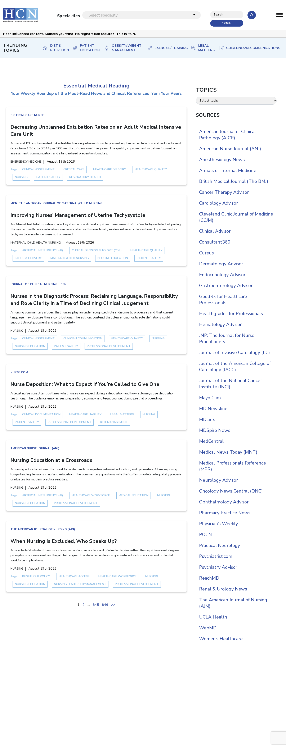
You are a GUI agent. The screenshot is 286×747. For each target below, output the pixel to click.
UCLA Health (213, 617)
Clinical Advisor (215, 231)
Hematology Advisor (220, 324)
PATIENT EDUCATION (88, 48)
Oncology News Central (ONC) (231, 491)
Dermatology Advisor (221, 264)
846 (105, 604)
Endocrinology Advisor (222, 275)
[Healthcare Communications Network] (20, 15)
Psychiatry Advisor (218, 567)
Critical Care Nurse (27, 115)
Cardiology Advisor (218, 203)
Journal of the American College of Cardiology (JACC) (235, 366)
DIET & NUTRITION (57, 48)
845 (96, 604)
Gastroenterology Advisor (226, 285)
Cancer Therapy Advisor (224, 192)
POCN (205, 534)
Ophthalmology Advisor (224, 502)
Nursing (16, 331)
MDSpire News (214, 430)
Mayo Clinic (210, 398)
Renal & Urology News (223, 589)
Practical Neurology (219, 545)
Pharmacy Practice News (224, 513)
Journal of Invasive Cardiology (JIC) (234, 352)
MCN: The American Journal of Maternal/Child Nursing (56, 203)
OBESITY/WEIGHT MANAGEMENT (125, 48)
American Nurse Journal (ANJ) (34, 448)
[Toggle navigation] (279, 16)
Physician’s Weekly (218, 524)
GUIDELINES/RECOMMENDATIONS (250, 48)
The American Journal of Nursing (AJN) (42, 529)
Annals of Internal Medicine (227, 170)
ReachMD (209, 578)
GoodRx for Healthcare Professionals (223, 299)
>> (113, 604)
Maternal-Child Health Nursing (35, 243)
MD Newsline (213, 409)
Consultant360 (214, 242)
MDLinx (207, 419)
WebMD (207, 628)
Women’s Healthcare (221, 639)
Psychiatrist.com (215, 556)
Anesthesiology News (222, 160)
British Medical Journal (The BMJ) (233, 181)
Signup (227, 23)
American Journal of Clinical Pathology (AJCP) (227, 134)
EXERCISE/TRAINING (168, 48)
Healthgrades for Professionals (231, 314)
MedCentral (211, 441)
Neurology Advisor (218, 480)
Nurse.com (19, 372)
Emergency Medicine (25, 162)
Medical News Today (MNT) (228, 452)
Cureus (206, 253)
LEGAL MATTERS (204, 48)
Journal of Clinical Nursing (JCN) (38, 284)
